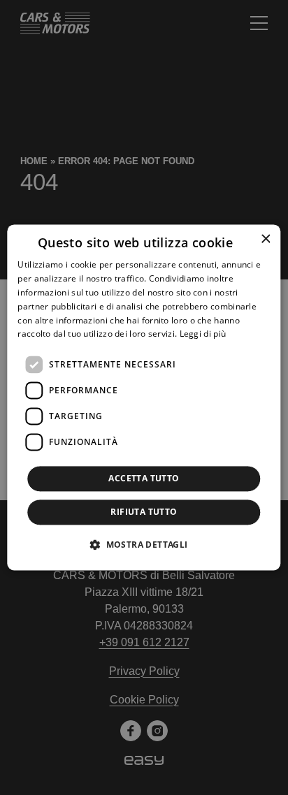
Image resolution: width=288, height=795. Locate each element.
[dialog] (143, 397)
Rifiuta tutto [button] (143, 512)
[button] (143, 545)
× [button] (265, 239)
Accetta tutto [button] (143, 479)
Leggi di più (203, 334)
